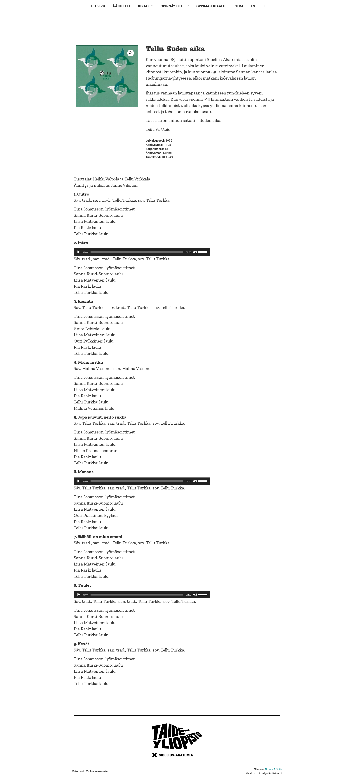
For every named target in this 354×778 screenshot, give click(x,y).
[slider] (203, 251)
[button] (130, 53)
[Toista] (78, 252)
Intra (238, 6)
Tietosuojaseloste (96, 771)
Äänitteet (122, 6)
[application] (142, 252)
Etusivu (98, 6)
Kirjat (143, 6)
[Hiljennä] (195, 252)
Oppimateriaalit (211, 6)
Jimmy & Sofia (273, 769)
